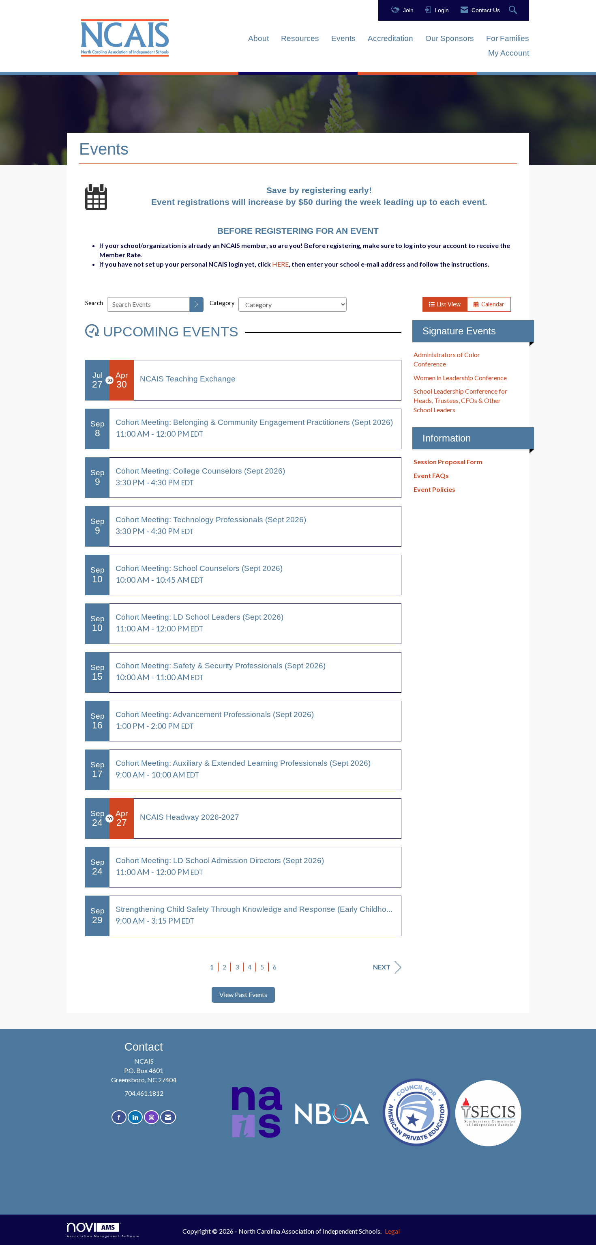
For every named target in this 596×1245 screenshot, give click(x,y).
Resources (300, 38)
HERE (280, 264)
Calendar (491, 304)
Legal (392, 1231)
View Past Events (243, 994)
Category (222, 302)
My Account (508, 53)
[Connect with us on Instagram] (151, 1117)
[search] (197, 304)
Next (381, 967)
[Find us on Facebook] (118, 1117)
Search (94, 302)
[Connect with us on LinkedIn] (135, 1117)
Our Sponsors (449, 38)
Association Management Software (103, 1236)
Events (343, 38)
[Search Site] (514, 10)
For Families (507, 38)
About (258, 38)
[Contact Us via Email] (168, 1117)
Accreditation (390, 38)
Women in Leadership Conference (460, 377)
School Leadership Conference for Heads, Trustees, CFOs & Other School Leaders (460, 400)
